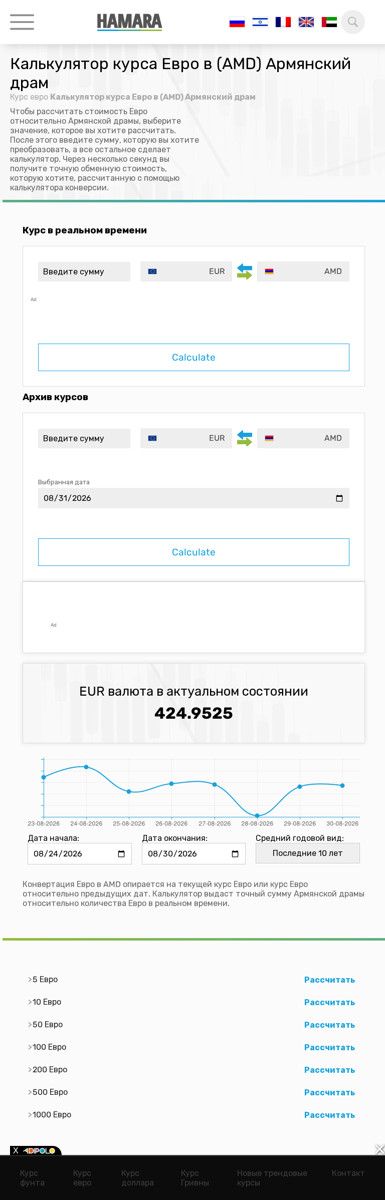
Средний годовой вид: (300, 838)
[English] (306, 22)
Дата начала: (53, 838)
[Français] (283, 22)
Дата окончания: (175, 838)
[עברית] (260, 22)
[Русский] (237, 22)
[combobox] (186, 271)
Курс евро (29, 97)
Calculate (194, 357)
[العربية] (329, 22)
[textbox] (186, 271)
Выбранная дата (64, 482)
